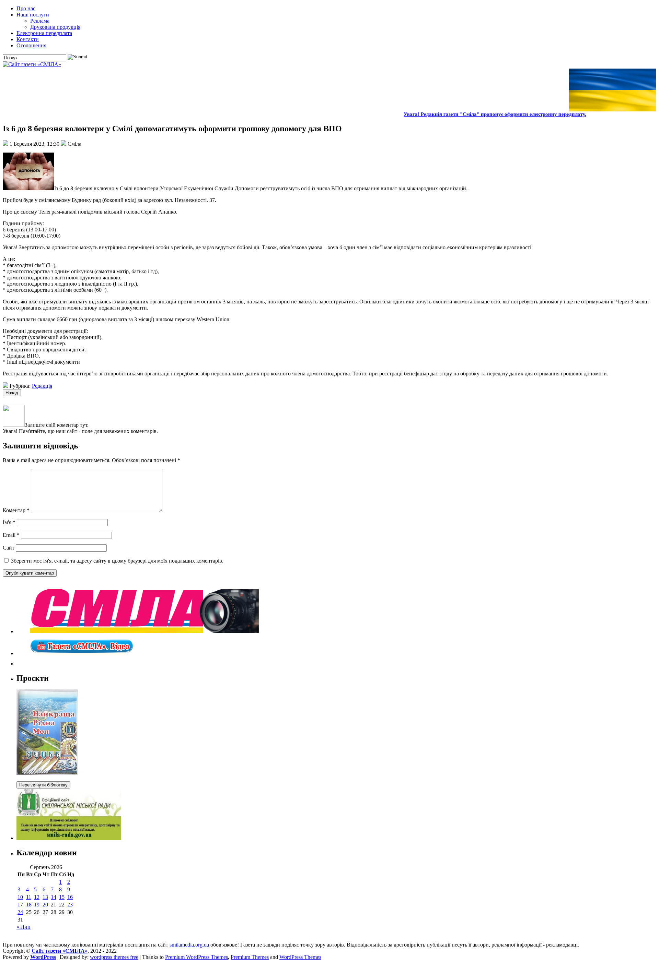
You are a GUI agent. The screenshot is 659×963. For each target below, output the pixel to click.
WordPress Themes (300, 957)
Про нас (25, 8)
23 (70, 904)
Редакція (42, 386)
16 (70, 897)
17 (20, 904)
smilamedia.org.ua (189, 945)
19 (36, 904)
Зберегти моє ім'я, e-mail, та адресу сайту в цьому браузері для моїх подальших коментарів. (117, 561)
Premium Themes (250, 957)
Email (11, 535)
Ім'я (9, 522)
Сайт (8, 548)
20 (45, 904)
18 (29, 904)
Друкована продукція (55, 27)
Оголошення (31, 45)
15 (62, 897)
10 (20, 897)
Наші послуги (32, 14)
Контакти (27, 39)
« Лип (23, 927)
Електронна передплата (44, 33)
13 (45, 897)
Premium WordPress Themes (196, 957)
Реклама (39, 21)
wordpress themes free (114, 957)
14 (53, 897)
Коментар (16, 510)
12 (36, 897)
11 (28, 897)
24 (20, 912)
